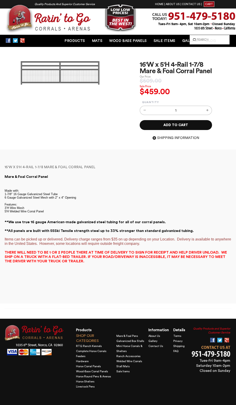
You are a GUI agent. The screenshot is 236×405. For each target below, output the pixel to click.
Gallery (152, 341)
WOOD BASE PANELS (128, 41)
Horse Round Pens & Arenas (93, 376)
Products (75, 41)
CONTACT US (191, 4)
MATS (97, 41)
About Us (154, 336)
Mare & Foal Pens (127, 336)
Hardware (82, 361)
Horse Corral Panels (88, 366)
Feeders (81, 356)
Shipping (179, 346)
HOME (159, 4)
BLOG (211, 41)
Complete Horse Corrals (91, 351)
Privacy (178, 341)
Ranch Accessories (128, 356)
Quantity (150, 102)
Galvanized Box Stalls (130, 341)
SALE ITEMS (164, 41)
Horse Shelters (85, 381)
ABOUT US (173, 4)
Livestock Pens (85, 386)
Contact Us (155, 346)
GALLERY (190, 41)
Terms (177, 336)
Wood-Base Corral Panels (92, 371)
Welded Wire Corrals (129, 361)
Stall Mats (123, 366)
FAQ (176, 351)
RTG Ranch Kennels (89, 346)
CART (209, 4)
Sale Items (123, 371)
